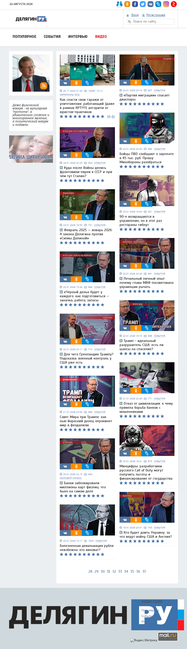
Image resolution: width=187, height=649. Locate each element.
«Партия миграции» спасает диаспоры (144, 97)
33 (120, 571)
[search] (129, 22)
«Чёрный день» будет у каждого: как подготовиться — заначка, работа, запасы (84, 296)
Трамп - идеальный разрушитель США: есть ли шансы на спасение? (141, 345)
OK (76, 83)
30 (103, 571)
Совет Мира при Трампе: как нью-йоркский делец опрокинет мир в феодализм (86, 421)
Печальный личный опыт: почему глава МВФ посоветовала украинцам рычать (146, 283)
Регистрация (155, 15)
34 (126, 571)
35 (132, 571)
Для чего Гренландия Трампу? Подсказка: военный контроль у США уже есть (86, 358)
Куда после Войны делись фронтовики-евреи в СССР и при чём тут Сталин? (86, 172)
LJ (87, 83)
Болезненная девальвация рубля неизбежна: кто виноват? (87, 548)
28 (90, 571)
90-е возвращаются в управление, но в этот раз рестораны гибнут (140, 221)
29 (97, 571)
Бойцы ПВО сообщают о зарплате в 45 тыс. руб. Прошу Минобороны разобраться (146, 158)
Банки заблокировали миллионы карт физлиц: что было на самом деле (83, 487)
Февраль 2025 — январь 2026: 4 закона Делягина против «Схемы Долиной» (86, 234)
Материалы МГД (69, 94)
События (52, 36)
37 (144, 571)
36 (138, 571)
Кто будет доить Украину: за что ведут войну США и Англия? (145, 534)
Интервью (78, 36)
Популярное (24, 36)
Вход (135, 15)
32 (114, 571)
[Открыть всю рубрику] (31, 149)
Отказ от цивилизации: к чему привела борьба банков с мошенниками (146, 407)
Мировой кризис (71, 478)
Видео (101, 36)
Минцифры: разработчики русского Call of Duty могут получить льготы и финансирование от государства (145, 472)
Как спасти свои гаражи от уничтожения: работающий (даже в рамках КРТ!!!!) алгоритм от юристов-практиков (87, 106)
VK (65, 83)
